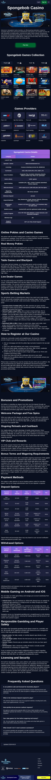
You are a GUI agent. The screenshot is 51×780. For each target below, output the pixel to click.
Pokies (43, 62)
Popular (6, 62)
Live (18, 62)
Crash (30, 62)
